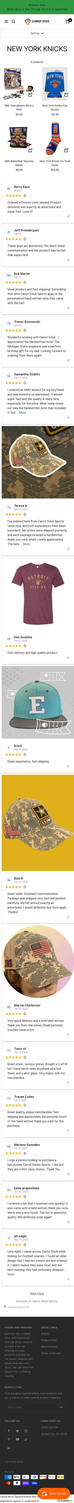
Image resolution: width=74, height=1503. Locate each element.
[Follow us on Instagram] (26, 1431)
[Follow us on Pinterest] (9, 1439)
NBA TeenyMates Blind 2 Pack (19, 107)
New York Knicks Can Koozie (55, 107)
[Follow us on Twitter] (17, 1431)
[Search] (13, 21)
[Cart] (67, 21)
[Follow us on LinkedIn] (9, 1448)
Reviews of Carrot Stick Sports (37, 1301)
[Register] (60, 1407)
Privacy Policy (49, 1340)
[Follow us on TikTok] (26, 1439)
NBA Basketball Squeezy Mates (19, 163)
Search (45, 1333)
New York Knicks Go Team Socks (55, 163)
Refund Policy (49, 1346)
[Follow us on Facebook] (9, 1431)
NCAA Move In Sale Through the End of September (37, 9)
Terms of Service (51, 1353)
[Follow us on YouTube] (17, 1439)
